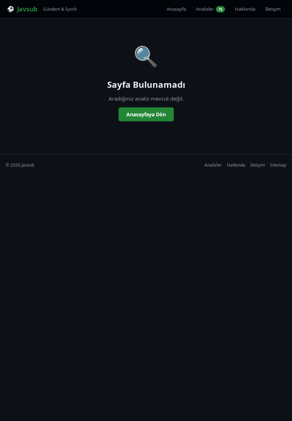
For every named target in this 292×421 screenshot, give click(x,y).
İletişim (273, 9)
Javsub (27, 9)
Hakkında (245, 9)
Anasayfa (176, 9)
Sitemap (278, 165)
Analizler (209, 9)
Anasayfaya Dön (146, 114)
